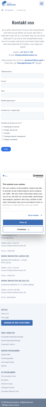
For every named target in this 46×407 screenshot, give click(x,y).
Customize (21, 229)
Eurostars (4, 380)
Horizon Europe (7, 384)
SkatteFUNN (5, 355)
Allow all (23, 222)
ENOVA (3, 366)
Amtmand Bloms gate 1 (35, 60)
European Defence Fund (10, 391)
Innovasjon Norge (7, 362)
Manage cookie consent (10, 405)
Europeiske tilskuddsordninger (12, 337)
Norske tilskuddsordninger (10, 341)
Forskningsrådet (7, 358)
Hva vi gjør (5, 317)
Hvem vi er (5, 314)
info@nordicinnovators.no (26, 55)
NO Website (8, 10)
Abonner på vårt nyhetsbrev (17, 323)
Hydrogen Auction (7, 387)
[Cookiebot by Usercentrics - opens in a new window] (33, 176)
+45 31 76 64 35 (13, 243)
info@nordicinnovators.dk (16, 246)
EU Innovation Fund (8, 376)
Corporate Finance (8, 344)
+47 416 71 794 (26, 52)
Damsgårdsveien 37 (25, 63)
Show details (33, 215)
